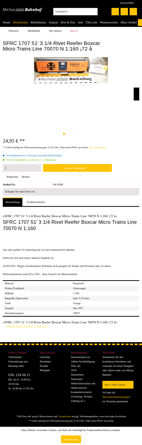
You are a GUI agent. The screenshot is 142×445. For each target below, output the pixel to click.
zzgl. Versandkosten (97, 147)
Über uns (75, 366)
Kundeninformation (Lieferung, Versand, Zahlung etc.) (82, 396)
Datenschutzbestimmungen (116, 397)
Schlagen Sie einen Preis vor (20, 191)
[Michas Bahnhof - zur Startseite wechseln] (22, 12)
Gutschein (45, 357)
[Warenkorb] (133, 11)
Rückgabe (45, 370)
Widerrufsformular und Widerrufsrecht (83, 385)
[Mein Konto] (124, 11)
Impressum (76, 379)
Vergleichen (11, 176)
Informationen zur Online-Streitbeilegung (83, 359)
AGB (73, 370)
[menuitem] (75, 11)
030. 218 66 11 (19, 375)
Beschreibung (13, 202)
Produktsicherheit (36, 202)
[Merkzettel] (115, 11)
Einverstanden (71, 439)
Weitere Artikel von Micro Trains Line (26, 326)
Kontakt (44, 366)
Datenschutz (77, 374)
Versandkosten (64, 416)
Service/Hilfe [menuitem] (127, 3)
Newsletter (45, 361)
